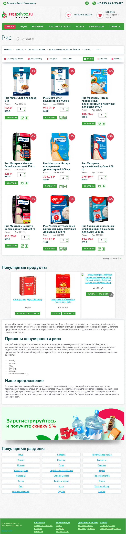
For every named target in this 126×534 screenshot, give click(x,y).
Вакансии (38, 532)
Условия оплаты (85, 526)
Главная (7, 49)
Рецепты (60, 529)
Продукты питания (36, 49)
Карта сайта (7, 531)
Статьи (59, 526)
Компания (37, 27)
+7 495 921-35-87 (110, 3)
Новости (38, 529)
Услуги (80, 27)
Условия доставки (86, 529)
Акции (23, 27)
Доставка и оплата (60, 27)
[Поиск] (87, 3)
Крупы (87, 49)
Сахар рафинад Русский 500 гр (27, 299)
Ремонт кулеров (107, 526)
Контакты (115, 27)
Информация (96, 27)
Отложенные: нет (83, 14)
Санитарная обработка (110, 529)
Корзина (110, 12)
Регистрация (30, 3)
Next (111, 294)
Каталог (9, 27)
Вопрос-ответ (62, 532)
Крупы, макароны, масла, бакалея (64, 49)
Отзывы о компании (43, 526)
